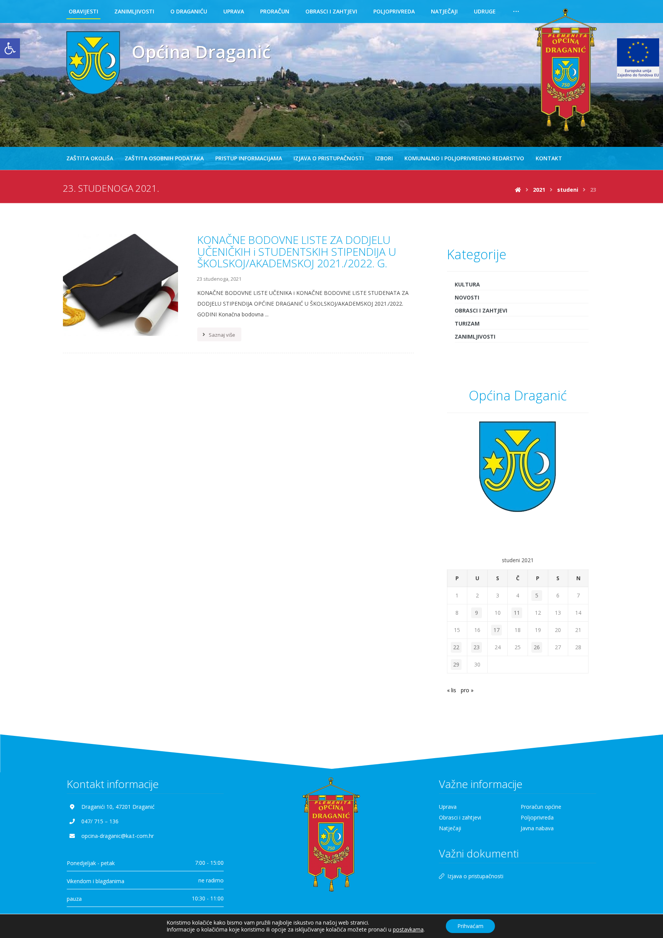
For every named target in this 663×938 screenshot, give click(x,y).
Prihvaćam (470, 926)
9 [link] (476, 612)
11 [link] (517, 612)
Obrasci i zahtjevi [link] (481, 310)
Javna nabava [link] (537, 828)
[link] (10, 48)
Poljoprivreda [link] (537, 817)
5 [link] (536, 595)
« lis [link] (451, 690)
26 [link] (537, 647)
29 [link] (456, 664)
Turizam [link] (467, 323)
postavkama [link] (408, 929)
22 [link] (456, 647)
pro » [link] (467, 690)
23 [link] (476, 647)
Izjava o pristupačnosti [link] (475, 876)
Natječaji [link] (450, 828)
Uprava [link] (448, 806)
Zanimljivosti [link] (475, 336)
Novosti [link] (467, 297)
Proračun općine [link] (541, 806)
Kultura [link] (467, 284)
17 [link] (496, 630)
